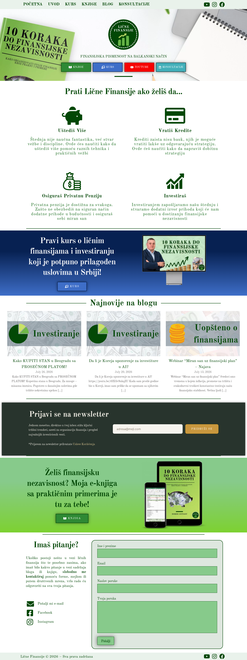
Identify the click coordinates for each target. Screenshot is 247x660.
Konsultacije (134, 4)
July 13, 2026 (203, 372)
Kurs (70, 4)
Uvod (53, 4)
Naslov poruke (107, 581)
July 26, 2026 (44, 372)
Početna (32, 4)
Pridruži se (201, 429)
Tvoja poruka (106, 598)
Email (101, 563)
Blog (107, 4)
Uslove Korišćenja (84, 444)
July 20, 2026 (123, 372)
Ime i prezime (106, 546)
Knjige (89, 4)
